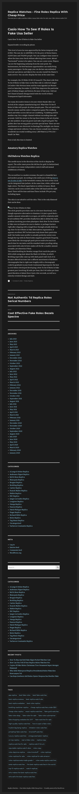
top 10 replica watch (16, 768)
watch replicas (31, 768)
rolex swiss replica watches (46, 760)
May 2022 (13, 377)
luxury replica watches (17, 736)
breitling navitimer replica (18, 707)
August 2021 (14, 401)
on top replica (14, 740)
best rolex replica (33, 703)
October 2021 (15, 396)
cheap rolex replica (16, 711)
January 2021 (14, 420)
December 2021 (15, 390)
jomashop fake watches (18, 732)
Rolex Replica (28, 281)
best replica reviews (16, 699)
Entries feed (14, 547)
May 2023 (13, 344)
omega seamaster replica (38, 736)
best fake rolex (24, 695)
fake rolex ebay (14, 716)
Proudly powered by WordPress (54, 788)
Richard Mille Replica (18, 515)
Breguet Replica (16, 482)
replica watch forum (37, 744)
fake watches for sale (43, 720)
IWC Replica (14, 496)
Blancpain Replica (17, 480)
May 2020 (13, 442)
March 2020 (14, 447)
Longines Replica (16, 501)
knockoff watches (36, 732)
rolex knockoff (32, 752)
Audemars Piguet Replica (19, 474)
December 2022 (16, 358)
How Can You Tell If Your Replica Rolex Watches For (30, 663)
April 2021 (14, 412)
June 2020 (13, 439)
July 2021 (13, 404)
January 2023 (15, 355)
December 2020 (16, 423)
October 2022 (15, 363)
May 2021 (13, 409)
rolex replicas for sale (17, 756)
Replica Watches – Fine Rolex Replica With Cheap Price (25, 788)
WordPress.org (15, 553)
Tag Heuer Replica (17, 520)
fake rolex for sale (29, 716)
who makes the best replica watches (23, 773)
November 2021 (15, 393)
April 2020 (14, 445)
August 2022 (14, 369)
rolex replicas (46, 752)
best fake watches (40, 695)
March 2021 (14, 415)
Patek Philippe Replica (18, 510)
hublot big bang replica (18, 728)
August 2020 (14, 434)
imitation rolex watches (38, 728)
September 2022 (16, 366)
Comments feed (16, 550)
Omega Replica (15, 504)
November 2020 (16, 426)
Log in (12, 545)
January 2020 (15, 453)
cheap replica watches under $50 (43, 707)
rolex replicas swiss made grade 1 (21, 760)
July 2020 (13, 437)
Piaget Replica (15, 512)
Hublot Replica (15, 493)
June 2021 (13, 407)
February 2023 (15, 352)
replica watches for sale (18, 744)
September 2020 (16, 431)
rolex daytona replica (17, 752)
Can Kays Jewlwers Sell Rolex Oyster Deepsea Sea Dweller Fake (34, 676)
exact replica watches (34, 711)
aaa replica (13, 695)
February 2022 (15, 385)
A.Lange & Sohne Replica (19, 472)
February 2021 (15, 418)
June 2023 (13, 342)
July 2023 (13, 339)
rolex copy (37, 748)
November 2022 (16, 361)
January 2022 (15, 388)
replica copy (41, 740)
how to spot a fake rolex (41, 724)
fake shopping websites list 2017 (21, 720)
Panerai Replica (16, 507)
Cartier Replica (15, 488)
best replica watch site (34, 699)
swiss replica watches (17, 764)
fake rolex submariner (47, 716)
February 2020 (15, 450)
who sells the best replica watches (22, 777)
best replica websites (17, 703)
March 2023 (14, 350)
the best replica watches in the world (41, 764)
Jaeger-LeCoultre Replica (19, 499)
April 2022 (14, 380)
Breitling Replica (16, 485)
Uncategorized (15, 523)
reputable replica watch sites (20, 748)
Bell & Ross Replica (17, 477)
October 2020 (15, 428)
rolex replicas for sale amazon (38, 756)
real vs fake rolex (27, 740)
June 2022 (13, 374)
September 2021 (16, 399)
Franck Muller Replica (18, 491)
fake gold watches (51, 711)
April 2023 (14, 347)
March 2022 (14, 382)
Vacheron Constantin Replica (21, 526)
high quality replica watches (19, 724)
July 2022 (13, 371)
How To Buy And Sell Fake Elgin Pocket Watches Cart (30, 660)
